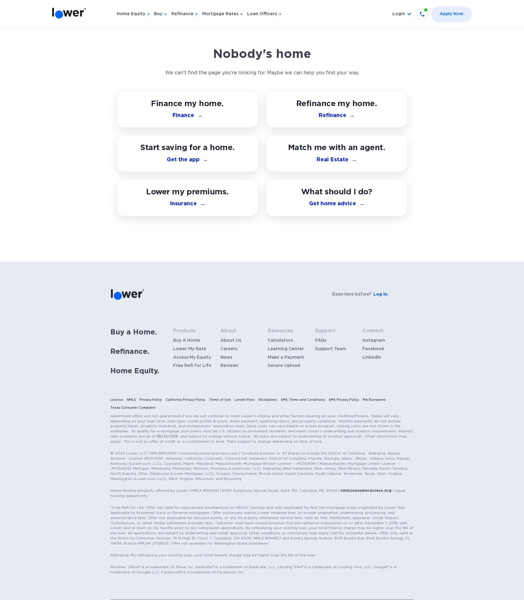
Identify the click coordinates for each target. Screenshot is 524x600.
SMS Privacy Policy (344, 399)
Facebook (373, 349)
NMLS (131, 399)
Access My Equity (192, 357)
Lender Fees (244, 399)
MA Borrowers (374, 399)
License (116, 399)
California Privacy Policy (185, 399)
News (226, 357)
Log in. (380, 294)
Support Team (330, 349)
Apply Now (451, 14)
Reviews (229, 366)
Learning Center (286, 349)
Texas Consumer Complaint (133, 407)
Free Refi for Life (192, 366)
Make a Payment (286, 357)
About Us (230, 340)
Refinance (182, 14)
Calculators (280, 340)
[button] (337, 197)
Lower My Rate (189, 349)
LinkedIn (371, 357)
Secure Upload (284, 366)
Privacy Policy (150, 399)
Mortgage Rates (220, 14)
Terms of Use (220, 399)
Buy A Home (186, 340)
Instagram (373, 340)
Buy (158, 14)
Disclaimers (267, 399)
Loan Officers (262, 14)
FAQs (320, 340)
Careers (228, 349)
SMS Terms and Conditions (303, 399)
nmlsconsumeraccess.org (366, 490)
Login (398, 14)
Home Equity (131, 14)
